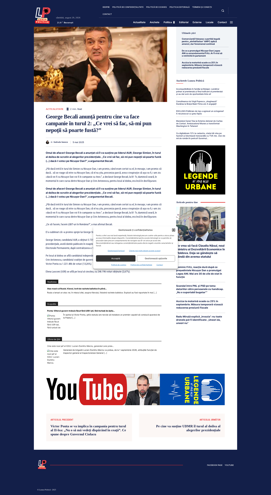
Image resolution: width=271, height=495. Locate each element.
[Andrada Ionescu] (48, 142)
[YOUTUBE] (233, 12)
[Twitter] (106, 142)
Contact (160, 265)
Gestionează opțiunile (156, 258)
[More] (158, 142)
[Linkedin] (126, 142)
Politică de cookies (118, 265)
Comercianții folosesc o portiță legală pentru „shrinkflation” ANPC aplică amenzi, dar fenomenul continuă (201, 41)
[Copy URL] (152, 142)
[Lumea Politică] (43, 15)
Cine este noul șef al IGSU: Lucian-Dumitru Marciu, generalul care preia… (80, 346)
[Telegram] (145, 142)
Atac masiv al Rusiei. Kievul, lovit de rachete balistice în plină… (77, 288)
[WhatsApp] (119, 142)
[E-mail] (139, 142)
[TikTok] (205, 490)
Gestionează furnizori (116, 251)
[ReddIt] (132, 142)
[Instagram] (199, 490)
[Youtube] (232, 490)
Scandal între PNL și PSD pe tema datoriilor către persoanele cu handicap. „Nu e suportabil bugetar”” (200, 289)
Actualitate (55, 109)
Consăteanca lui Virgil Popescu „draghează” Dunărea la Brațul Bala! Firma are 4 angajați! (196, 102)
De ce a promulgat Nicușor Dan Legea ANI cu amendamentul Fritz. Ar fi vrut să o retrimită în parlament (202, 53)
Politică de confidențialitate (141, 265)
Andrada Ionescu (60, 142)
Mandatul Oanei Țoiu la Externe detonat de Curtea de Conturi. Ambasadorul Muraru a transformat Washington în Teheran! (199, 123)
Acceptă (115, 258)
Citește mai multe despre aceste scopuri (144, 251)
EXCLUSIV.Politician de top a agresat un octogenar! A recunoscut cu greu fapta (200, 112)
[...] (155, 292)
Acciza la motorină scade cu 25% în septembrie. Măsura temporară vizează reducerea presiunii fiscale (202, 65)
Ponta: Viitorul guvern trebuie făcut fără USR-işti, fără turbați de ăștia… (81, 311)
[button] (173, 230)
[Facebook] (100, 142)
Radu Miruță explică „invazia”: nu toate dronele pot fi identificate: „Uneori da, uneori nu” (199, 319)
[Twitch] (212, 490)
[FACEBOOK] (233, 9)
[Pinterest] (113, 142)
